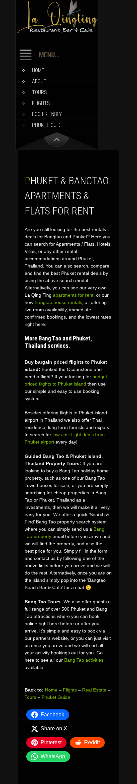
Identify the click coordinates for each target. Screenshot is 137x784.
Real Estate (94, 690)
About (39, 81)
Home (38, 70)
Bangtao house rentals (58, 302)
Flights (41, 103)
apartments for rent (73, 295)
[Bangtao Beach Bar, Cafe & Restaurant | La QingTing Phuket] (57, 31)
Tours (39, 92)
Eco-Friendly (47, 114)
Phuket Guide (56, 697)
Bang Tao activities (83, 660)
